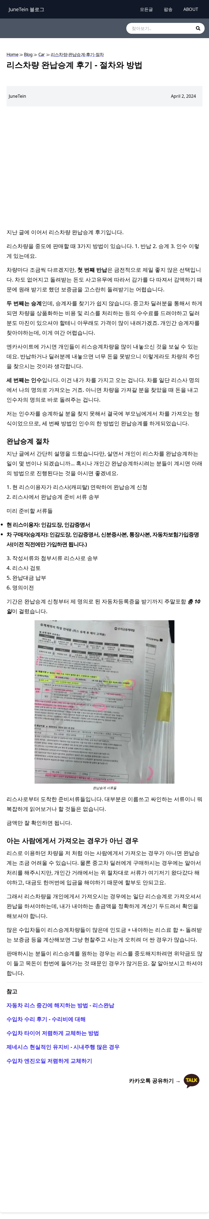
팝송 (168, 9)
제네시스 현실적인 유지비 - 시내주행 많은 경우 (63, 1046)
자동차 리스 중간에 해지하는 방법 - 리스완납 (60, 1005)
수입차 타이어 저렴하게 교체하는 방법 (53, 1033)
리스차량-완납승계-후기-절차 (77, 54)
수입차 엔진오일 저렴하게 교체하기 (49, 1060)
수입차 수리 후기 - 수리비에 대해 (46, 1019)
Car (41, 54)
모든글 (146, 9)
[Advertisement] (104, 167)
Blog (28, 54)
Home (12, 54)
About (190, 9)
